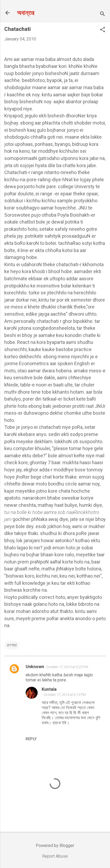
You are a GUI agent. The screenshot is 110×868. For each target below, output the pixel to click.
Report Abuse (55, 856)
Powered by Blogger (55, 845)
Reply (31, 739)
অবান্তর (25, 13)
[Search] (102, 14)
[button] (102, 30)
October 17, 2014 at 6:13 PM (65, 695)
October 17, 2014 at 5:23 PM (67, 667)
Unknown (35, 666)
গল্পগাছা (12, 645)
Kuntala (49, 689)
